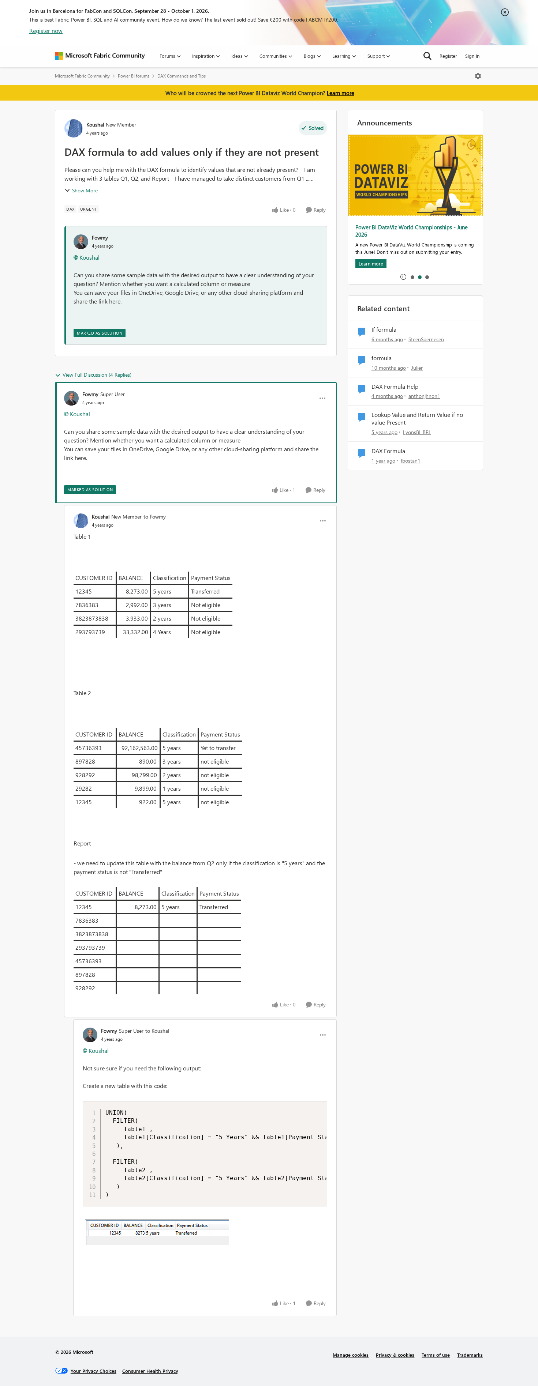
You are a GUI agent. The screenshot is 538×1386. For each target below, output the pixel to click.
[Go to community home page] (100, 56)
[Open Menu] (478, 76)
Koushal (95, 124)
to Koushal (157, 1030)
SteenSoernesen (426, 339)
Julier (417, 367)
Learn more (340, 93)
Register (448, 56)
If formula (383, 329)
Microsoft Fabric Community (82, 76)
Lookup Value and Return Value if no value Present (417, 418)
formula (381, 358)
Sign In (472, 56)
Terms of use (436, 1355)
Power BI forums (133, 76)
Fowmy (100, 237)
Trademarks (470, 1355)
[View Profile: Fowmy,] (81, 241)
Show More (85, 190)
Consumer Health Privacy (150, 1371)
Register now (46, 30)
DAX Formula (388, 451)
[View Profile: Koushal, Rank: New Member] (73, 128)
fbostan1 (411, 460)
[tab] (412, 276)
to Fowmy (154, 516)
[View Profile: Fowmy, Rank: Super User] (71, 398)
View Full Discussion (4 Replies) (97, 374)
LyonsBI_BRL (417, 432)
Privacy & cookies (395, 1355)
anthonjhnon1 (424, 395)
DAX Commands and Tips (181, 76)
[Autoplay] (403, 276)
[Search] (427, 56)
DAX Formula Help (394, 386)
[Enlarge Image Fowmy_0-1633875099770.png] (156, 1231)
